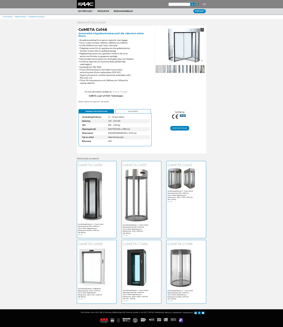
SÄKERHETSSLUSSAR (36, 17)
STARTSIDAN (7, 17)
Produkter (103, 11)
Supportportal (188, 313)
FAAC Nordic (86, 4)
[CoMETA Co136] (92, 195)
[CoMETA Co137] (136, 195)
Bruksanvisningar (123, 11)
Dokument (133, 111)
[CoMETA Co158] (92, 267)
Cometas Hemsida (119, 92)
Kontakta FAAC (179, 128)
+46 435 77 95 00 (146, 312)
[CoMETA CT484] (136, 267)
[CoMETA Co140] (181, 178)
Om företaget (85, 11)
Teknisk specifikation (96, 111)
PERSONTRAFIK (20, 17)
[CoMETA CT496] (181, 268)
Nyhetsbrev (177, 313)
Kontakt (199, 11)
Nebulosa (168, 313)
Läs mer (80, 235)
